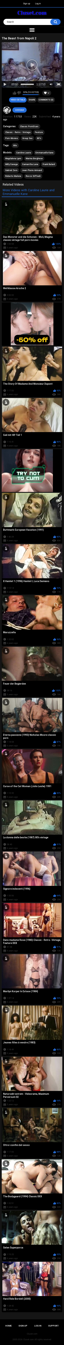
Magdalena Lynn (13, 158)
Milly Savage (11, 164)
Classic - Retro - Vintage (18, 132)
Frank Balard (49, 164)
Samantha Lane (30, 164)
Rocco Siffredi (33, 176)
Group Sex (27, 138)
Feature (39, 132)
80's (39, 138)
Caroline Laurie (23, 152)
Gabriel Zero (11, 170)
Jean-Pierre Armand (32, 170)
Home (8, 1325)
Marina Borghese (34, 158)
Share (32, 100)
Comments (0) (46, 100)
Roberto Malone (13, 176)
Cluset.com (28, 1339)
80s (15, 145)
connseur (19, 110)
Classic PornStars (29, 126)
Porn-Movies (11, 138)
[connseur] (7, 110)
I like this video (14, 93)
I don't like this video (19, 93)
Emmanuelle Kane (44, 152)
